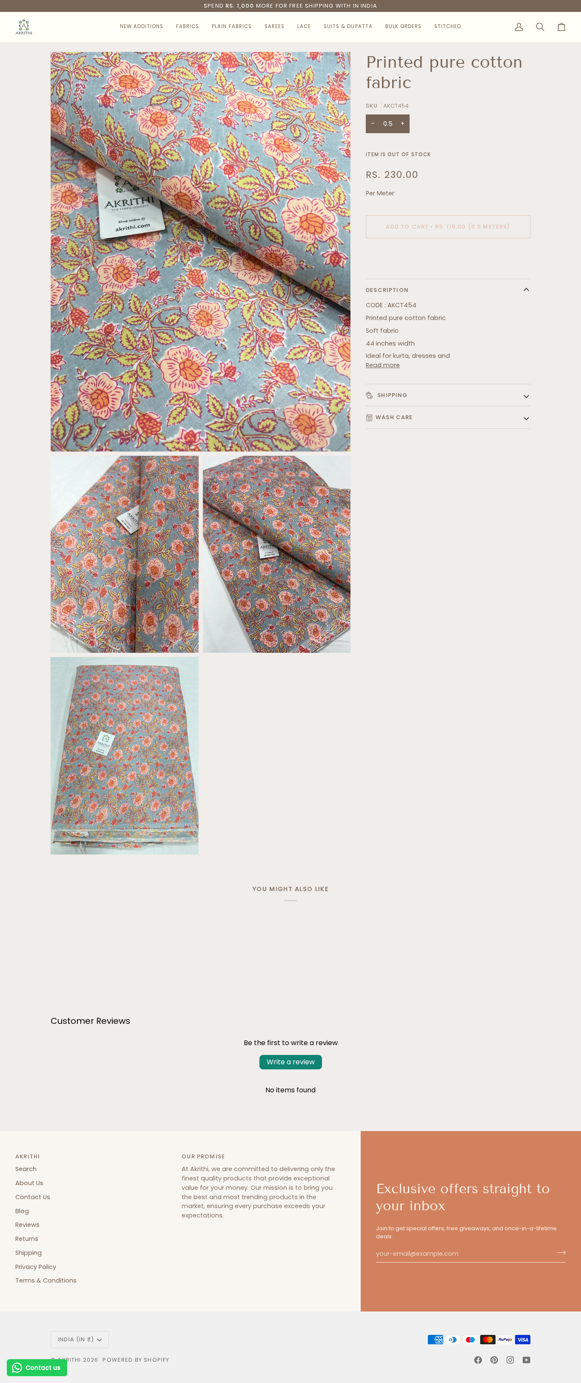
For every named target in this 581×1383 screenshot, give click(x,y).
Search (26, 1169)
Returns (26, 1238)
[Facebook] (478, 1360)
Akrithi (69, 1360)
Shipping (392, 395)
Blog (22, 1211)
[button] (142, 27)
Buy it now (448, 256)
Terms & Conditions (46, 1280)
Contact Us (32, 1197)
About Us (29, 1183)
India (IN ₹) (76, 1339)
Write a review (291, 1062)
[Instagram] (510, 1360)
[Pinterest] (494, 1360)
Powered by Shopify (136, 1360)
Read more (383, 365)
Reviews (27, 1224)
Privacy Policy (35, 1267)
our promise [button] (203, 1156)
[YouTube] (526, 1360)
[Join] (559, 1253)
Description (387, 290)
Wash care (394, 417)
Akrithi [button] (27, 1156)
